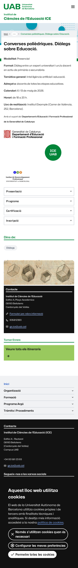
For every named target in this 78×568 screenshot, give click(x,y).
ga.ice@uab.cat (18, 326)
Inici (6, 383)
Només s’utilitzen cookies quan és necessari (40, 534)
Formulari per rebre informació (26, 313)
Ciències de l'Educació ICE (27, 16)
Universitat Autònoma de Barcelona (19, 7)
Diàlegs (10, 247)
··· (14, 34)
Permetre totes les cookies (34, 554)
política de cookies (50, 522)
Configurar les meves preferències (40, 545)
